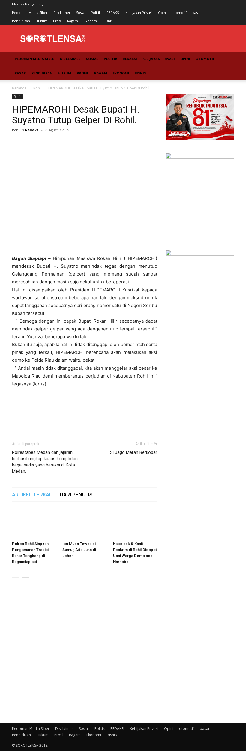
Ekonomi (91, 21)
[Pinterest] (46, 143)
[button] (227, 59)
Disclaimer (61, 12)
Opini (162, 12)
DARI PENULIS (76, 495)
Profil (57, 21)
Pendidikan (21, 21)
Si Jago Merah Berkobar (133, 452)
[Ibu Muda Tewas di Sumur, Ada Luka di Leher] (84, 523)
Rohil (37, 88)
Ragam (72, 21)
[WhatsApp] (59, 143)
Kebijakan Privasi (138, 12)
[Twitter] (32, 143)
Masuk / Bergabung (27, 4)
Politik (96, 12)
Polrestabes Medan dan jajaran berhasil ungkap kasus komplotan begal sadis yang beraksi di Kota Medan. (45, 462)
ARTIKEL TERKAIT (33, 495)
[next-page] (25, 574)
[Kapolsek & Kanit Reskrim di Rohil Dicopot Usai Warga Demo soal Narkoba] (135, 523)
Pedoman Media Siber (30, 12)
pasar (196, 12)
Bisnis (108, 21)
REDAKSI (113, 12)
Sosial (80, 12)
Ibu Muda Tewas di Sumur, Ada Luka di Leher (79, 549)
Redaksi (32, 130)
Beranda (19, 88)
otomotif (179, 12)
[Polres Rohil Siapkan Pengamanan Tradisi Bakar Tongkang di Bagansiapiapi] (34, 523)
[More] (73, 143)
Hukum (41, 21)
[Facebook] (18, 143)
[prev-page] (16, 574)
